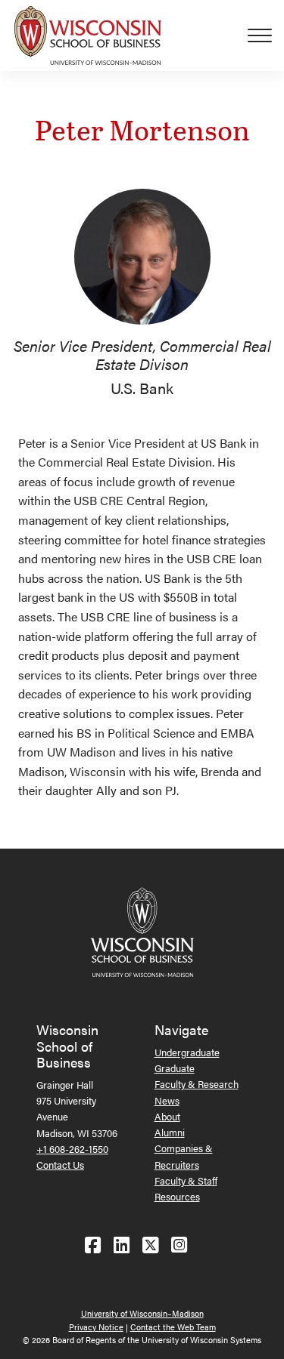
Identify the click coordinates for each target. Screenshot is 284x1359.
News (166, 1100)
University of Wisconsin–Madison (142, 1313)
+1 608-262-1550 (72, 1149)
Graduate (174, 1068)
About (167, 1116)
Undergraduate (187, 1052)
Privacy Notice (96, 1327)
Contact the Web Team (173, 1327)
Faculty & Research (196, 1084)
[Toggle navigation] (266, 35)
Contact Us (60, 1164)
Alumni (169, 1132)
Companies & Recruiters (183, 1156)
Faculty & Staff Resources (185, 1188)
